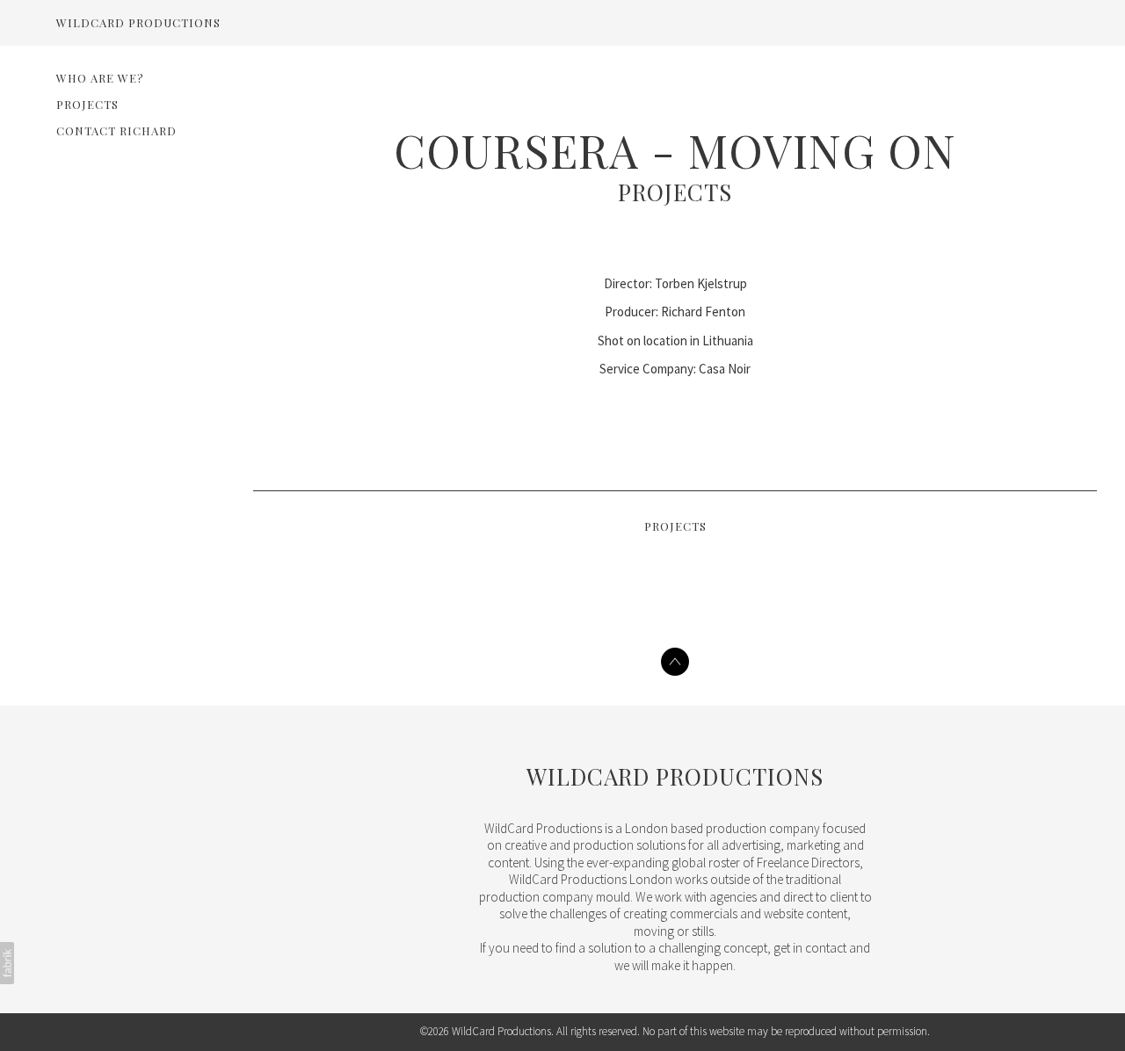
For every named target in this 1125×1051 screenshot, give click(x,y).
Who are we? (100, 77)
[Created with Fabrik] (7, 963)
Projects (87, 104)
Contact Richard (116, 130)
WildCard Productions (675, 776)
